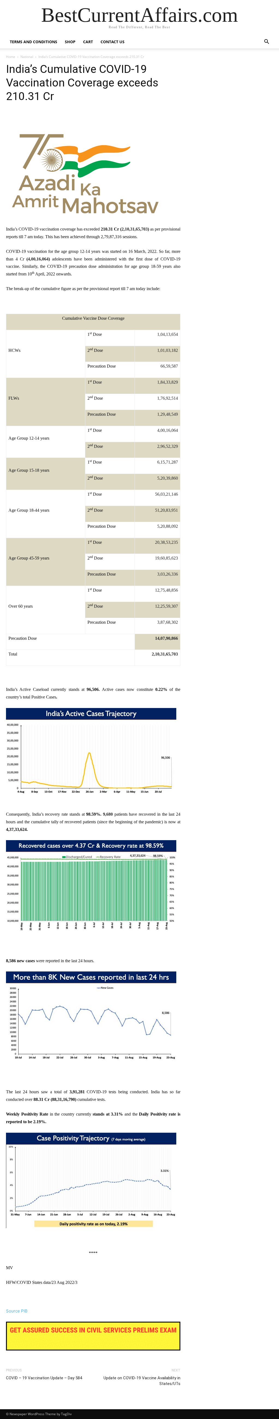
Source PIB (17, 1311)
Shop (70, 41)
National (26, 56)
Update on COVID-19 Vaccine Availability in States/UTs (142, 1380)
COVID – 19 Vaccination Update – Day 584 (44, 1377)
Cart (88, 41)
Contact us (113, 41)
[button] (266, 42)
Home (10, 56)
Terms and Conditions (33, 41)
